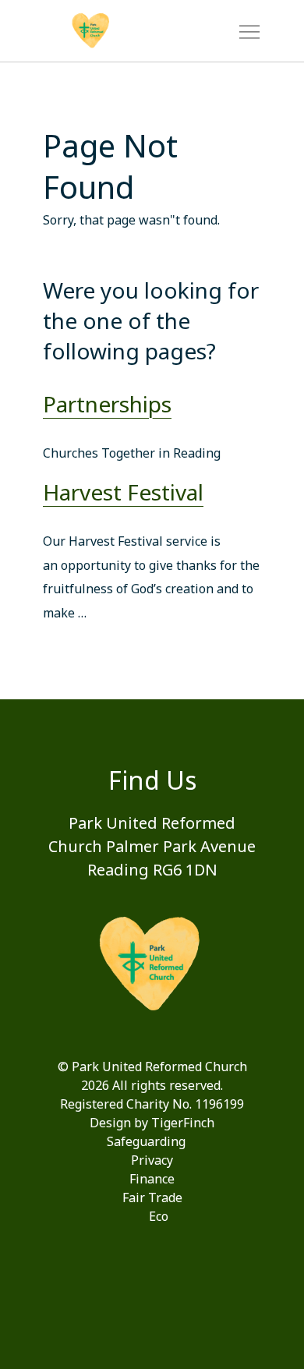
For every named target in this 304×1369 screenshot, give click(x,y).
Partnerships (107, 404)
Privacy (152, 1160)
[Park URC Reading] (117, 31)
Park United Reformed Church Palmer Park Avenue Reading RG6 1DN (152, 846)
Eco (158, 1216)
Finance (152, 1178)
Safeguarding (146, 1141)
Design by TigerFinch (152, 1122)
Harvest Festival (123, 492)
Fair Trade (152, 1197)
